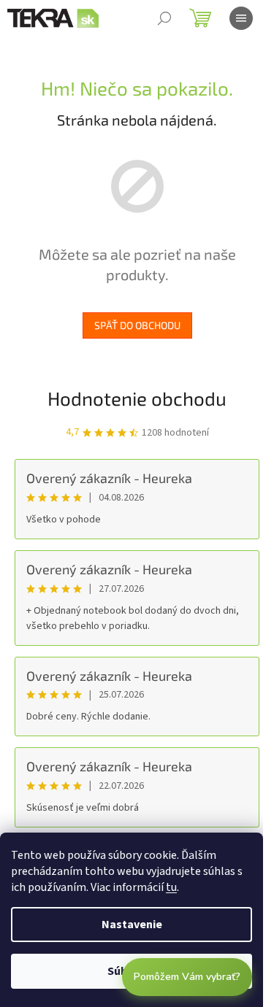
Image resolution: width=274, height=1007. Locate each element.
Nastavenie (132, 925)
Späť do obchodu (137, 325)
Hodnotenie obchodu (137, 398)
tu (171, 887)
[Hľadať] (164, 18)
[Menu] (241, 18)
